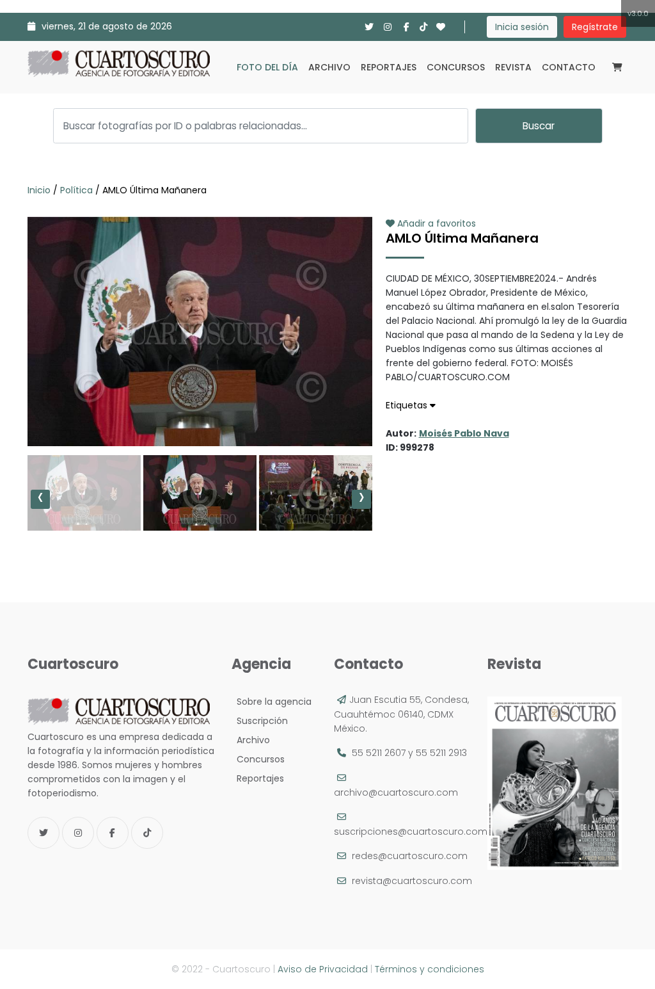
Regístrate (595, 26)
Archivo (329, 67)
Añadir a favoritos (435, 223)
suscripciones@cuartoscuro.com (410, 831)
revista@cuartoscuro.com (412, 880)
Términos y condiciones (429, 969)
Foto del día (267, 67)
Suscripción (260, 720)
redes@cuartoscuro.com (410, 855)
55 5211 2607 (379, 752)
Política (76, 190)
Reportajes (388, 67)
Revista (513, 67)
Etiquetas (408, 405)
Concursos (456, 67)
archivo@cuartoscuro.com (396, 792)
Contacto (569, 67)
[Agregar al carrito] (200, 407)
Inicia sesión (522, 26)
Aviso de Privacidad (323, 969)
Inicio (40, 190)
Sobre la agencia (272, 701)
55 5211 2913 (441, 752)
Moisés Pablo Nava (464, 433)
